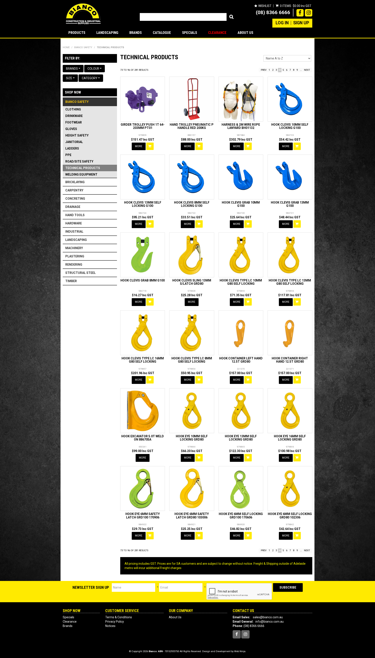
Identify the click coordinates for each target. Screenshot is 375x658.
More (138, 146)
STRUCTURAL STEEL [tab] (80, 273)
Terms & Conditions (118, 617)
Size (69, 78)
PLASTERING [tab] (74, 256)
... (301, 70)
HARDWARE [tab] (73, 223)
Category (90, 78)
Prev (263, 70)
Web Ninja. (240, 651)
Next (307, 70)
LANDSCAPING (107, 32)
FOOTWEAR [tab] (73, 122)
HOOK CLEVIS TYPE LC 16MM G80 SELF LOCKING (143, 360)
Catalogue (162, 32)
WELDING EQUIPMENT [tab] (81, 174)
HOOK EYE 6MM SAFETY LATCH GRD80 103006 (191, 515)
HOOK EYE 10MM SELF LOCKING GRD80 (192, 437)
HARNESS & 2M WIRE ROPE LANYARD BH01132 (241, 126)
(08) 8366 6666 (273, 12)
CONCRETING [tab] (75, 198)
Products (76, 32)
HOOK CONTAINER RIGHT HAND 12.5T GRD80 (290, 360)
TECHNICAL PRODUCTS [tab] (82, 168)
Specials (189, 32)
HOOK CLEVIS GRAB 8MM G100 (142, 280)
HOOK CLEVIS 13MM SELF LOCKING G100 (142, 204)
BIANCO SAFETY (83, 47)
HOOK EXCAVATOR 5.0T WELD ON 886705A (142, 437)
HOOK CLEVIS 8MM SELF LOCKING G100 (191, 204)
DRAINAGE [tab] (72, 207)
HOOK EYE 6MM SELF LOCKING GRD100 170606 (241, 515)
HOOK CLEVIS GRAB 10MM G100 (241, 204)
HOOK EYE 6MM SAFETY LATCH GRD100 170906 (142, 515)
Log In (282, 23)
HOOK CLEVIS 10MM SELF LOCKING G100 (289, 126)
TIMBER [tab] (71, 281)
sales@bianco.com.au (268, 617)
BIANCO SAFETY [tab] (77, 102)
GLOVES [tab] (71, 129)
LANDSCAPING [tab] (76, 240)
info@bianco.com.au (269, 621)
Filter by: (72, 58)
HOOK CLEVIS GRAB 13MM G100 (290, 204)
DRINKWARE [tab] (74, 116)
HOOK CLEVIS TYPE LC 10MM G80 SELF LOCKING (241, 282)
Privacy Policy (114, 621)
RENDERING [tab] (73, 264)
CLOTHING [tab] (73, 109)
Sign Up (301, 23)
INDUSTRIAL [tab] (74, 231)
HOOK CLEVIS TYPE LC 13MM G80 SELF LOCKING (290, 282)
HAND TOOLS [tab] (75, 215)
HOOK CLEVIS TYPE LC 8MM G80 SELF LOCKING (191, 360)
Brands (135, 32)
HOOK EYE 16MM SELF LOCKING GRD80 (290, 437)
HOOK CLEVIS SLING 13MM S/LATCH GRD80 (191, 282)
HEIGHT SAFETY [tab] (77, 135)
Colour (93, 68)
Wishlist (264, 5)
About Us (245, 32)
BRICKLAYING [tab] (75, 182)
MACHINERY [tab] (74, 248)
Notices (110, 626)
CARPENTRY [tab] (74, 190)
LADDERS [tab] (72, 148)
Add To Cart (150, 146)
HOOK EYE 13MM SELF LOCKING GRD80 (241, 437)
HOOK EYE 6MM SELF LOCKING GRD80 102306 (290, 515)
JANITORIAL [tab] (74, 142)
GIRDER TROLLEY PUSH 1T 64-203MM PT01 (142, 126)
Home (66, 47)
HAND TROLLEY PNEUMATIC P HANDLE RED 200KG (192, 126)
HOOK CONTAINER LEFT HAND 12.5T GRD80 (241, 360)
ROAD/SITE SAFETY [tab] (79, 161)
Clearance (217, 32)
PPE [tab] (68, 155)
